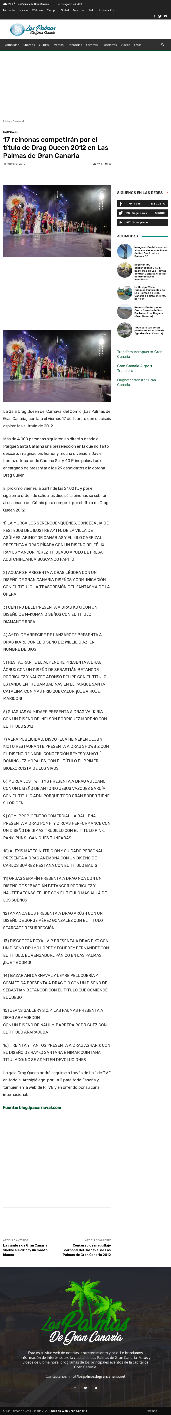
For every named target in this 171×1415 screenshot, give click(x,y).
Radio (91, 10)
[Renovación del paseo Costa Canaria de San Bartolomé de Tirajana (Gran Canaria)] (124, 311)
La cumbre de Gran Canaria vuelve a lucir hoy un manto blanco (25, 1250)
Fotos (138, 45)
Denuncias (75, 45)
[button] (162, 44)
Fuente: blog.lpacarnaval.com (32, 1107)
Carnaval (92, 45)
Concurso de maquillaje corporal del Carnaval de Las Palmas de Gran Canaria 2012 (87, 1250)
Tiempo (51, 10)
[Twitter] (159, 16)
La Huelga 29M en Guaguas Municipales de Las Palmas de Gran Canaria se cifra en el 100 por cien (150, 293)
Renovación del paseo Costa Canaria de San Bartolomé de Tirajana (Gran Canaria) (148, 312)
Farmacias (9, 10)
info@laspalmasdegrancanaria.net (96, 1376)
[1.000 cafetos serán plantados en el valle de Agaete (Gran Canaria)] (124, 330)
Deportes (78, 10)
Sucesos (29, 45)
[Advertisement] (85, 88)
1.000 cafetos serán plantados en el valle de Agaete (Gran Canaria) (149, 330)
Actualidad (12, 45)
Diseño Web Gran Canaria (69, 1411)
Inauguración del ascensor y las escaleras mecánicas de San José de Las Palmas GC (151, 252)
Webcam (37, 10)
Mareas (23, 10)
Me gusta (158, 203)
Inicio (6, 121)
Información (106, 10)
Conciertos (109, 45)
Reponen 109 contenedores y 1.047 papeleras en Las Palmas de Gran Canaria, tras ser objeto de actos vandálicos (150, 272)
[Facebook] (154, 16)
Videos (125, 45)
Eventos (58, 45)
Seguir (160, 213)
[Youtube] (165, 16)
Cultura (44, 45)
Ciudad (65, 10)
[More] (146, 1218)
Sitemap (152, 1411)
